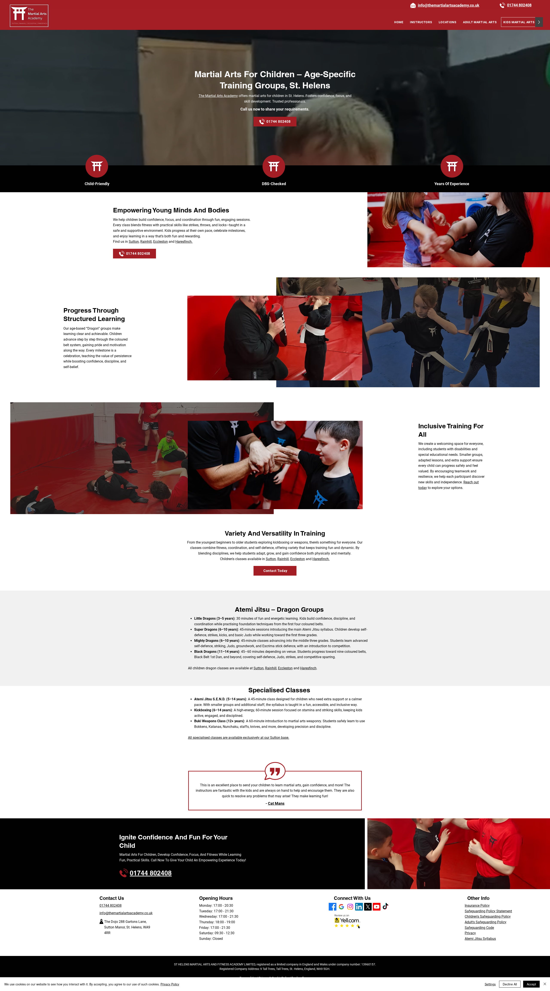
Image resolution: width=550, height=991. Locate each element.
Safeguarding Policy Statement (488, 911)
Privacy (470, 933)
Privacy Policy (169, 984)
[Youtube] (376, 907)
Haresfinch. (183, 242)
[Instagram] (350, 907)
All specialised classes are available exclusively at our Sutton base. (238, 738)
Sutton (134, 242)
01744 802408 (110, 905)
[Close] (544, 984)
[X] (368, 907)
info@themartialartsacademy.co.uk (126, 913)
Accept (531, 984)
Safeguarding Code (479, 928)
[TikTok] (385, 907)
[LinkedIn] (359, 907)
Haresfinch (308, 668)
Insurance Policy (477, 905)
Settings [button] (490, 984)
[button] (448, 22)
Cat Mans (276, 803)
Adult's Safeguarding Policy (485, 922)
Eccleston (160, 242)
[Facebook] (332, 907)
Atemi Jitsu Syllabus (480, 939)
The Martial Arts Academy (218, 96)
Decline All (510, 984)
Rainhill (146, 242)
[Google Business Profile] (341, 907)
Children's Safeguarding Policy (488, 916)
